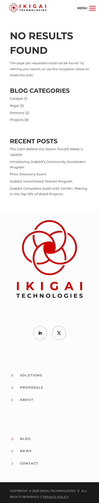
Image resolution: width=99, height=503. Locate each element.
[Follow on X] (59, 333)
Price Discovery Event (28, 174)
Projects (16, 120)
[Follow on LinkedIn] (40, 333)
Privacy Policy (56, 497)
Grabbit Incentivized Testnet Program (41, 181)
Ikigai (14, 106)
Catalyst (16, 98)
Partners (17, 113)
